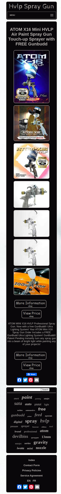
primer (30, 416)
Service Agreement (31, 475)
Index (31, 460)
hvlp (44, 421)
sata (18, 403)
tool (51, 426)
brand (18, 431)
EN (28, 480)
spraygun (35, 437)
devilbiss (20, 436)
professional (30, 431)
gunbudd (18, 415)
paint (27, 397)
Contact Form (32, 465)
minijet (18, 443)
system (48, 416)
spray (31, 421)
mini (30, 448)
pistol (37, 404)
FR (34, 480)
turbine (20, 410)
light (46, 404)
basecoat (35, 427)
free (42, 409)
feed (38, 414)
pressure (14, 426)
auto (28, 404)
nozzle (41, 448)
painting (38, 399)
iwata (20, 448)
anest (16, 398)
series (27, 443)
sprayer (25, 426)
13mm (46, 437)
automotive (30, 410)
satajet (46, 399)
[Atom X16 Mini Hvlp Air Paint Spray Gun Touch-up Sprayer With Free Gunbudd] (31, 77)
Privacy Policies (31, 470)
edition (43, 427)
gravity (41, 442)
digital (18, 422)
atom (44, 431)
